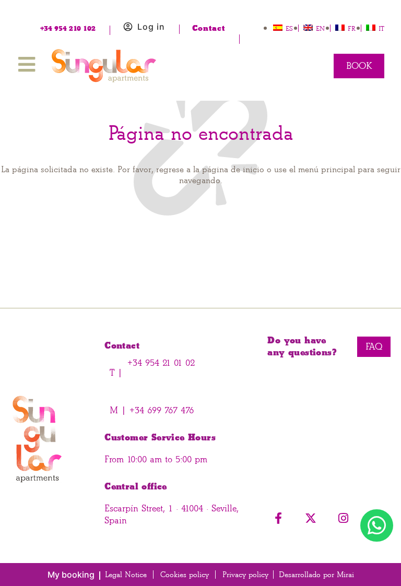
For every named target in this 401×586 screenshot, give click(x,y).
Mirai (345, 575)
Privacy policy (245, 575)
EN (320, 28)
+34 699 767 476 (160, 410)
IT (381, 28)
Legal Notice (126, 575)
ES (289, 28)
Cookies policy (184, 575)
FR (352, 28)
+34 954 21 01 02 (161, 363)
